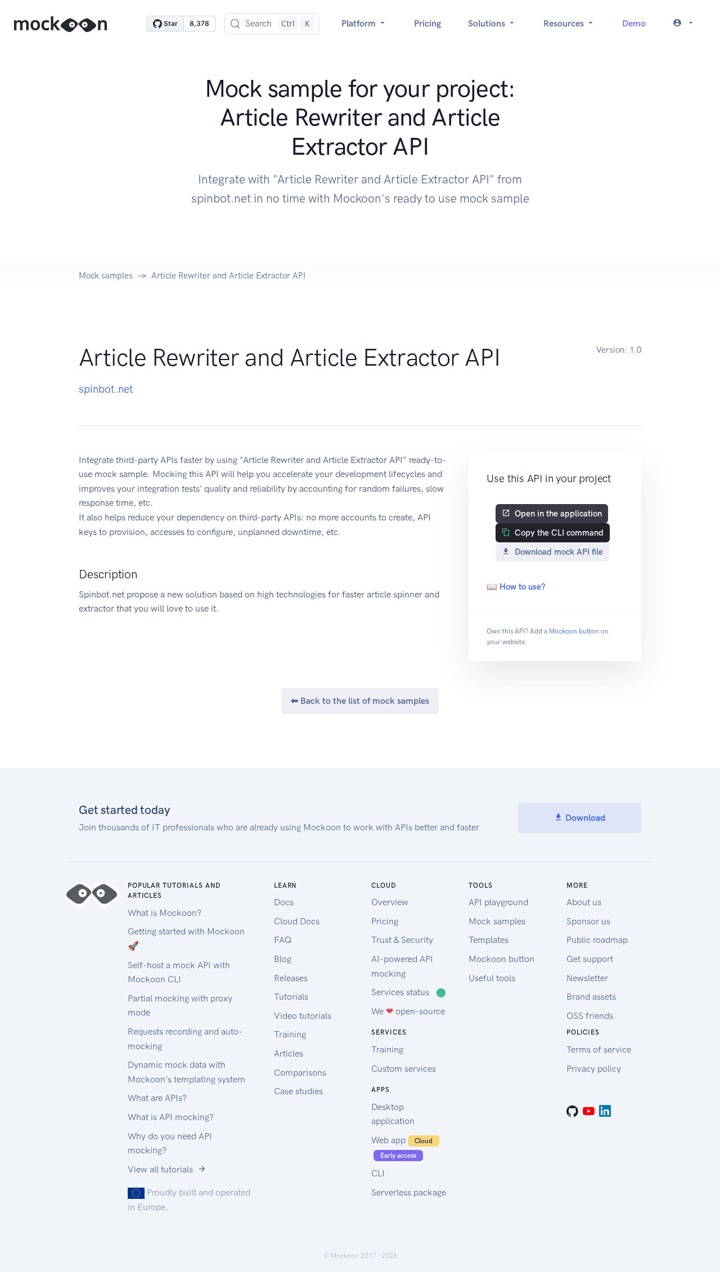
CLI (378, 1173)
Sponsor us (588, 921)
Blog (282, 959)
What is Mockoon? (164, 912)
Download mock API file (559, 552)
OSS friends (589, 1015)
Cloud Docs (297, 921)
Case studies (298, 1091)
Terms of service (598, 1049)
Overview (389, 902)
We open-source (408, 1011)
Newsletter (587, 978)
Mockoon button (574, 631)
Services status (408, 992)
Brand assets (591, 996)
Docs (284, 902)
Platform (359, 23)
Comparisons (300, 1072)
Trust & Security (402, 939)
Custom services (403, 1068)
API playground (498, 902)
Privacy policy (593, 1068)
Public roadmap (597, 939)
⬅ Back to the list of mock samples (360, 700)
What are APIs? (157, 1098)
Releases (291, 978)
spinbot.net (106, 389)
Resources (564, 23)
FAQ (282, 939)
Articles (288, 1053)
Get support (589, 959)
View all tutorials (160, 1169)
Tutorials (291, 996)
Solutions (487, 23)
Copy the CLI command (559, 533)
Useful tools (492, 978)
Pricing (427, 23)
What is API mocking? (171, 1117)
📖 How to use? (516, 587)
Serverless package (408, 1192)
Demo (634, 23)
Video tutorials (302, 1015)
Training (290, 1034)
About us (583, 902)
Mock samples (106, 276)
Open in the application (558, 514)
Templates (488, 939)
